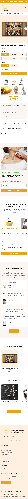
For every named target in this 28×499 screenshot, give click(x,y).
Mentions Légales (14, 494)
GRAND (22, 54)
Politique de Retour (5, 494)
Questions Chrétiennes (6, 452)
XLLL (22, 58)
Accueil (2, 13)
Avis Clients (4, 459)
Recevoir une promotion (14, 190)
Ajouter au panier (14, 73)
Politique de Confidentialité (20, 496)
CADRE (14, 65)
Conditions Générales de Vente (7, 496)
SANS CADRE (5, 65)
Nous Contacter (5, 454)
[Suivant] (25, 28)
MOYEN (14, 54)
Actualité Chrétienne (6, 450)
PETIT (5, 54)
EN (4, 468)
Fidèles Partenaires (5, 461)
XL (5, 58)
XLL (14, 58)
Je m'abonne (6, 482)
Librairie (3, 448)
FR (2, 468)
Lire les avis (14, 331)
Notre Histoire (4, 457)
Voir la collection (14, 411)
